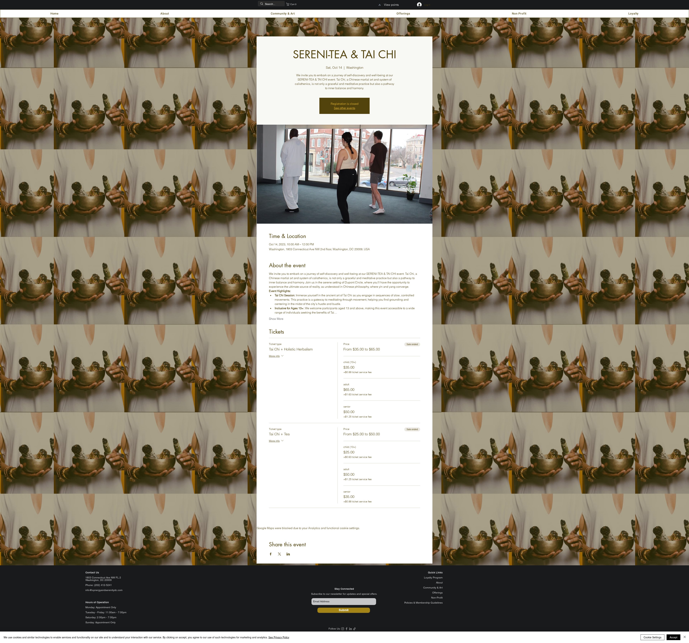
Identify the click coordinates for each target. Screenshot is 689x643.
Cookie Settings (652, 637)
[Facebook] (346, 629)
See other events (344, 108)
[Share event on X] (279, 554)
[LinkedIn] (350, 629)
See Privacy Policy (278, 637)
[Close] (685, 637)
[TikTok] (354, 629)
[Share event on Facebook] (270, 554)
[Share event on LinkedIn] (288, 554)
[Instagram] (342, 629)
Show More (276, 319)
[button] (292, 4)
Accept (673, 637)
